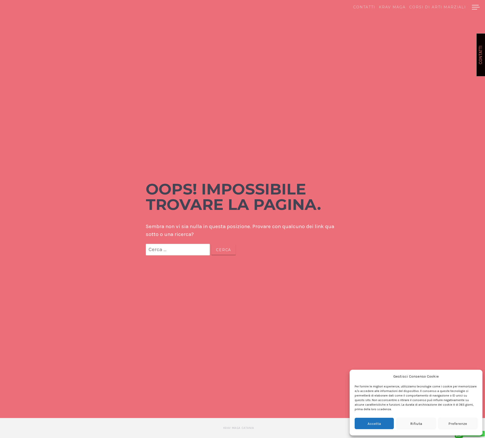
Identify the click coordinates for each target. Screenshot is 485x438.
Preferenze (457, 423)
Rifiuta (416, 423)
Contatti (364, 7)
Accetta (374, 423)
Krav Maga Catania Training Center (73, 21)
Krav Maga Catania (238, 428)
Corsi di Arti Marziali (437, 7)
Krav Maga (392, 7)
